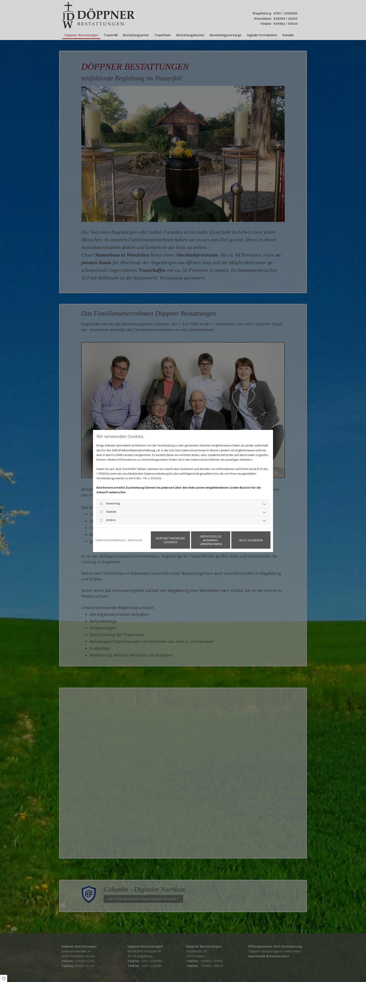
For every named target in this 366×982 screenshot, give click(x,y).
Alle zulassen (251, 540)
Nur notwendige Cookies (170, 540)
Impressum (135, 540)
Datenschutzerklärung (110, 540)
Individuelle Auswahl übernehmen (211, 540)
